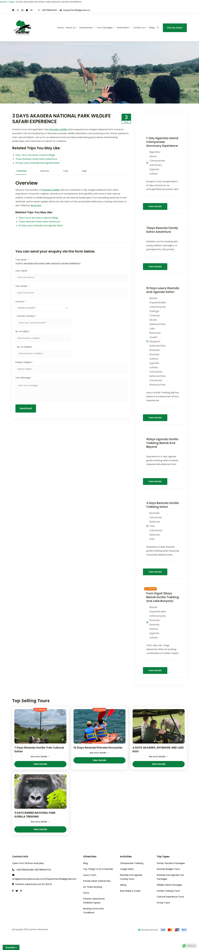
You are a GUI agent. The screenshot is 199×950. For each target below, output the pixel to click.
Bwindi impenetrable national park (157, 302)
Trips (11, 1)
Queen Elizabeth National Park (157, 341)
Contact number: (27, 316)
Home (3, 1)
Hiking (123, 884)
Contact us (139, 27)
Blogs (152, 27)
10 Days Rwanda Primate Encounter (98, 747)
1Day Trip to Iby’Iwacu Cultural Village (35, 155)
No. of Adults (22, 331)
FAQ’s (86, 892)
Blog (85, 863)
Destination (123, 27)
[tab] (37, 741)
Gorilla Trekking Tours (168, 890)
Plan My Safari (174, 27)
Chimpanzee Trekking (131, 863)
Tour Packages (104, 27)
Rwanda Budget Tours (168, 869)
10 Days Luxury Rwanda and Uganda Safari (37, 162)
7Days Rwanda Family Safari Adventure (36, 159)
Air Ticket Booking (92, 886)
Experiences (85, 27)
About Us (70, 27)
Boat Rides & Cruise (130, 890)
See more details (39, 756)
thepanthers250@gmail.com (76, 10)
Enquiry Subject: (24, 362)
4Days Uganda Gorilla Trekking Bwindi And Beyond (162, 443)
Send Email (26, 408)
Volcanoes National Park (155, 535)
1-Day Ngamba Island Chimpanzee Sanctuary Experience (162, 142)
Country (20, 301)
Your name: (22, 270)
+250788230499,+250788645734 (33, 869)
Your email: (22, 286)
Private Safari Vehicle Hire (96, 881)
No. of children (24, 346)
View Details (155, 206)
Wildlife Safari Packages (169, 884)
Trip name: (22, 259)
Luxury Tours (89, 875)
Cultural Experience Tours (170, 896)
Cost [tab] (65, 170)
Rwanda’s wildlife (58, 129)
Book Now (36, 205)
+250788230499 (49, 10)
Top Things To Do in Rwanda (98, 869)
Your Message (23, 377)
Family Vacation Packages (171, 863)
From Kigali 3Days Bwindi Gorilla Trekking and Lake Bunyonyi (162, 597)
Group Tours (163, 902)
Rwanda (154, 350)
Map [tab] (84, 170)
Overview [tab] (22, 170)
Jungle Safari (127, 869)
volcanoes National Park (155, 522)
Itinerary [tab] (44, 170)
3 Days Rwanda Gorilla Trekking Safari (162, 505)
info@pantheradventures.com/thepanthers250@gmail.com (44, 878)
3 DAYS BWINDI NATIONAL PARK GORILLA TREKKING (35, 814)
